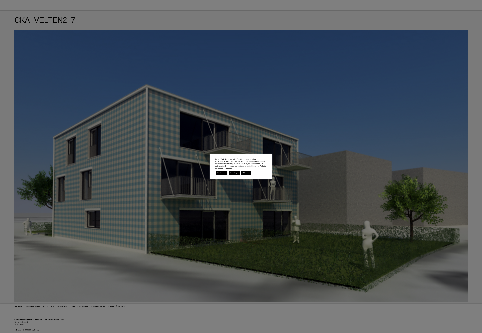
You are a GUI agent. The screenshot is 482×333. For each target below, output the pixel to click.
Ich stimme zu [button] (221, 173)
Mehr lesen (246, 173)
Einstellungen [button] (234, 173)
